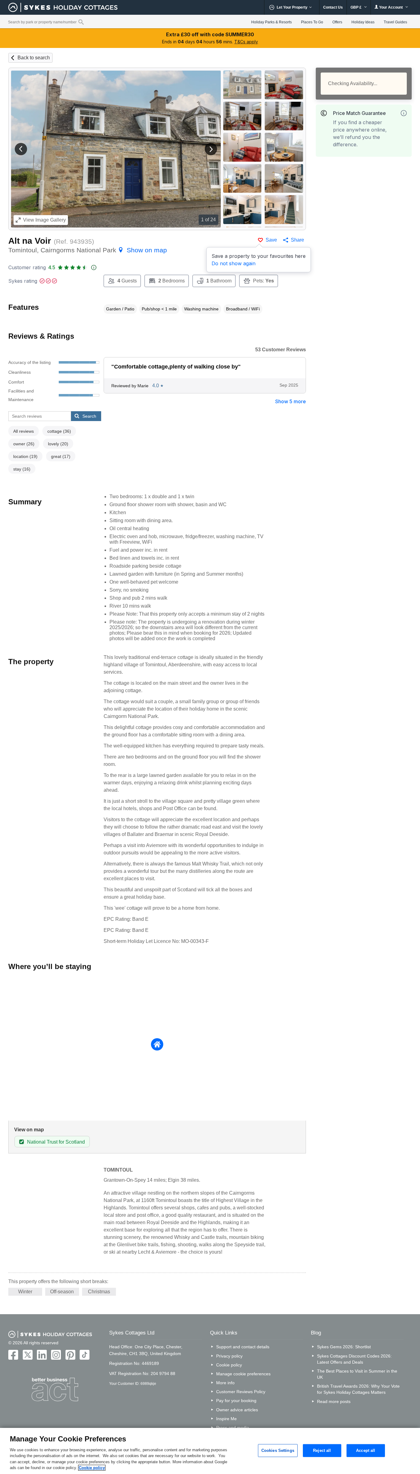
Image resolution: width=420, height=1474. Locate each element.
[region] (210, 1451)
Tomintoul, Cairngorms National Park (87, 250)
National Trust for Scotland (56, 1142)
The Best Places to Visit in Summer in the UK (357, 1374)
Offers (337, 22)
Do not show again (234, 263)
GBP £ (357, 7)
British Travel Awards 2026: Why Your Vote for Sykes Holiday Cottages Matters (358, 1389)
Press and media (232, 1427)
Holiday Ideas (362, 22)
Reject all (322, 1450)
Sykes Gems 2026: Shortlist (344, 1346)
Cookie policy (229, 1364)
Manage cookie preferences (243, 1373)
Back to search (34, 57)
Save (271, 239)
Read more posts (334, 1401)
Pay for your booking (236, 1400)
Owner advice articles (237, 1409)
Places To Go (312, 22)
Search (89, 416)
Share (297, 239)
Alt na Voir (29, 241)
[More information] (403, 113)
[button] (21, 149)
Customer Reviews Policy (240, 1391)
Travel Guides (395, 22)
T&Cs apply (246, 41)
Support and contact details (242, 1346)
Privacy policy (229, 1356)
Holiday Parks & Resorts (271, 22)
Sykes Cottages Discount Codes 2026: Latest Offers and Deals (354, 1359)
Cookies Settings (277, 1450)
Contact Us (333, 7)
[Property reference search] (81, 21)
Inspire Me (226, 1418)
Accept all (365, 1450)
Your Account (391, 7)
